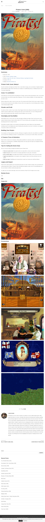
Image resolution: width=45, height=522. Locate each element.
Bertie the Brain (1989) (5, 465)
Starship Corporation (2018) (6, 473)
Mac (14, 78)
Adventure (7, 76)
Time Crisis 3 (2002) (4, 509)
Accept (20, 520)
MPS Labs (9, 79)
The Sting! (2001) (4, 488)
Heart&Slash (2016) (4, 470)
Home (2, 5)
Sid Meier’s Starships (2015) (6, 498)
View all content (20, 517)
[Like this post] (20, 409)
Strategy (15, 76)
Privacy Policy (25, 517)
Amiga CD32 (9, 78)
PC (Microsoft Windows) (20, 78)
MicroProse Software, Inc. (11, 81)
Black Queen (3, 478)
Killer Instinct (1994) (4, 483)
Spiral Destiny (3, 501)
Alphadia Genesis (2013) (5, 481)
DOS (12, 78)
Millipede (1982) (4, 493)
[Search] (43, 1)
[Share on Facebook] (21, 409)
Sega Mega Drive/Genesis (29, 78)
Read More (25, 520)
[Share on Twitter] (22, 409)
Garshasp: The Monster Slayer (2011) (7, 468)
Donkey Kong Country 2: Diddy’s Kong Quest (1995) (10, 496)
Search (2, 450)
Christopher (17, 11)
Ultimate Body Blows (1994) (6, 491)
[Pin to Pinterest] (23, 409)
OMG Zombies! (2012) (5, 486)
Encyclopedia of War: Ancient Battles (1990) (8, 463)
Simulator (11, 76)
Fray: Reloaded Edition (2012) (6, 460)
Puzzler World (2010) (4, 506)
